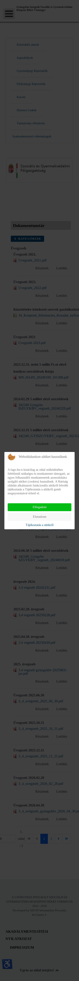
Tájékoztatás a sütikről (40, 525)
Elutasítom (39, 516)
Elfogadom (40, 507)
